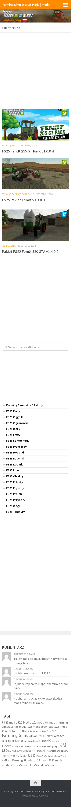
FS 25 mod (8, 722)
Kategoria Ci (18, 746)
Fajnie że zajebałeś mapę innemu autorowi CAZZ (41, 686)
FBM (40, 736)
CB (29, 731)
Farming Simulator (20, 735)
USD (31, 755)
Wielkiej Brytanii (52, 755)
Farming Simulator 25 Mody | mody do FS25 (28, 4)
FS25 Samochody (17, 440)
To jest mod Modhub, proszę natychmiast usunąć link (40, 661)
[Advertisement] (35, 70)
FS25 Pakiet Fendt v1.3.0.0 (23, 199)
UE (15, 756)
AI (6, 731)
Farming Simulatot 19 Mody (49, 791)
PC (66, 750)
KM (62, 745)
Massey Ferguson (22, 750)
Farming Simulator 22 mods (30, 760)
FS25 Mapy (13, 411)
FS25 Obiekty (14, 476)
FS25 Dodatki (15, 452)
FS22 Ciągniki (9, 245)
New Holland (54, 750)
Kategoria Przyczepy (49, 746)
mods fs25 (8, 765)
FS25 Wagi (13, 506)
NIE (63, 750)
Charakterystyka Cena (41, 731)
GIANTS (50, 736)
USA (24, 755)
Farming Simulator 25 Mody (24, 405)
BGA (18, 731)
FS (44, 736)
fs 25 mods (23, 765)
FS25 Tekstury (15, 511)
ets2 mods (37, 722)
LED (5, 750)
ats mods (50, 722)
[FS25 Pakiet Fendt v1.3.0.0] (35, 173)
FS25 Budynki (15, 458)
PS (8, 755)
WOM (63, 755)
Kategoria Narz (32, 746)
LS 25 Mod (36, 765)
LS (9, 750)
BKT (25, 731)
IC (49, 741)
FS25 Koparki (14, 464)
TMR (12, 756)
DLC (54, 731)
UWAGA (39, 755)
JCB (53, 741)
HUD (45, 740)
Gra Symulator (31, 740)
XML (5, 760)
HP (39, 740)
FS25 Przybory (15, 500)
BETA (11, 731)
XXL (10, 760)
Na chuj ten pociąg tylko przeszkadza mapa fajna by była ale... (38, 700)
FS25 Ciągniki (9, 145)
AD (3, 731)
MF (35, 750)
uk (19, 755)
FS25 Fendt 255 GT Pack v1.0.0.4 (28, 151)
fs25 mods (50, 765)
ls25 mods (60, 726)
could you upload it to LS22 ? (32, 673)
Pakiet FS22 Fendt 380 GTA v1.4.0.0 (30, 251)
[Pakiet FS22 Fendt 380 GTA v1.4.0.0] (35, 225)
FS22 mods (55, 760)
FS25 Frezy (13, 435)
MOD (39, 750)
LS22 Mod (22, 722)
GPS (57, 736)
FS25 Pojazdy (15, 488)
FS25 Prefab (14, 494)
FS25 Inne (12, 470)
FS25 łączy (8, 194)
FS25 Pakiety (23, 194)
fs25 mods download (40, 726)
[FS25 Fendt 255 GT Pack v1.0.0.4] (35, 125)
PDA (4, 755)
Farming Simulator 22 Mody (18, 791)
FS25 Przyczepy (16, 446)
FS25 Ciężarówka (17, 423)
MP (44, 750)
